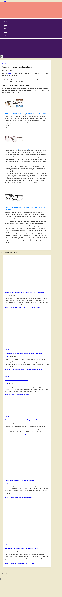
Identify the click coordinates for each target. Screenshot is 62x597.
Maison (5, 19)
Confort (5, 21)
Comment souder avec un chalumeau (16, 380)
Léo (5, 70)
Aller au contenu (4, 1)
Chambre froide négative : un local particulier (19, 480)
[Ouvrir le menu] (1, 56)
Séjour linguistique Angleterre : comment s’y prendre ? (22, 548)
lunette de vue (11, 73)
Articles (5, 25)
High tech (6, 26)
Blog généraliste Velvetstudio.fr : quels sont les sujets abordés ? (24, 292)
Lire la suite (23, 307)
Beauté (5, 37)
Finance (5, 28)
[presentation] (27, 270)
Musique (6, 35)
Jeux (5, 30)
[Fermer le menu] (0, 579)
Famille (5, 32)
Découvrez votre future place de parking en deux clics (21, 420)
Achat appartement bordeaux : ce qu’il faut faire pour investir (24, 353)
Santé (5, 23)
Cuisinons (6, 33)
